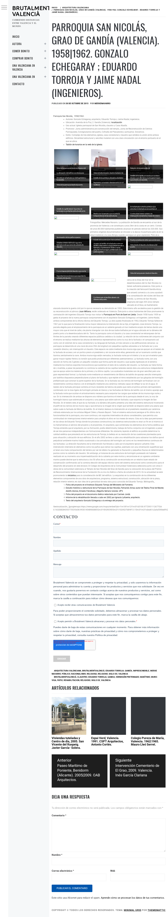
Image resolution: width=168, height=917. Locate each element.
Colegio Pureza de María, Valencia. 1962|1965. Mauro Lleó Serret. (147, 741)
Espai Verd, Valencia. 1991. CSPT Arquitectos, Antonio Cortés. (107, 741)
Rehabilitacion (71, 680)
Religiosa (92, 674)
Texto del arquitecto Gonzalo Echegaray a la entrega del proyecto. (95, 500)
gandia (111, 677)
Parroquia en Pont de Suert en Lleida (120, 314)
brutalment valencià (31, 11)
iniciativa (72, 475)
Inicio (16, 37)
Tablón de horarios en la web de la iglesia (84, 144)
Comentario (59, 815)
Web (112, 870)
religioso (85, 680)
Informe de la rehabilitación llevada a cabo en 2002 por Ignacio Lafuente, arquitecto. (103, 497)
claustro (82, 677)
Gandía (128, 671)
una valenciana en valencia (23, 67)
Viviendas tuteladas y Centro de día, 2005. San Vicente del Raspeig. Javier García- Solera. (68, 742)
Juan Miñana (85, 311)
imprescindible (141, 671)
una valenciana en (23, 77)
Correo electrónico (63, 870)
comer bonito (21, 51)
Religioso (103, 674)
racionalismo (78, 674)
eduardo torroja (114, 671)
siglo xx (113, 674)
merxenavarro (102, 103)
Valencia (123, 674)
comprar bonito (22, 58)
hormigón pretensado (127, 677)
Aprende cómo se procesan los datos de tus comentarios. (133, 897)
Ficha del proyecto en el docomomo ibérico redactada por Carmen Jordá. (98, 494)
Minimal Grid (132, 910)
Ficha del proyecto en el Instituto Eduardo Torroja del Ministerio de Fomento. (99, 485)
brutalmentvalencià (93, 671)
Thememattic (157, 910)
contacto (18, 84)
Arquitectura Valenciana (67, 671)
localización (116, 122)
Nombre (57, 854)
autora (17, 44)
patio (60, 680)
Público (66, 674)
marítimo (145, 677)
